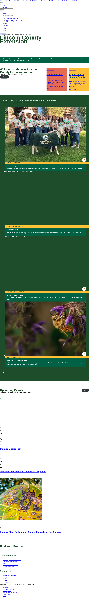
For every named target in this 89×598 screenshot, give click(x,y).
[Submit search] (13, 9)
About (4, 30)
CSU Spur (5, 563)
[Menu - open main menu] (0, 4)
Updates (5, 23)
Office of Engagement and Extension (12, 560)
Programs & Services (7, 15)
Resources (5, 27)
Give (5, 33)
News (7, 25)
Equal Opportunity (7, 591)
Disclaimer (5, 587)
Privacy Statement (7, 594)
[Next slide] (3, 372)
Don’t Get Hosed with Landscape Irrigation (23, 471)
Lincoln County (3, 5)
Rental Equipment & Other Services (14, 20)
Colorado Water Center (8, 566)
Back (2, 10)
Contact (2, 33)
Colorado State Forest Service (10, 565)
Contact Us (4, 76)
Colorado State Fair (10, 449)
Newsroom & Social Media (9, 575)
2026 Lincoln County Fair (12, 18)
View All (85, 390)
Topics (4, 13)
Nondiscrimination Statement (10, 592)
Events (4, 28)
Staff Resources (7, 582)
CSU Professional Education (10, 561)
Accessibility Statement (8, 589)
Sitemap (5, 596)
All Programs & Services (12, 22)
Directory (5, 578)
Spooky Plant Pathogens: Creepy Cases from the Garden (30, 532)
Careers (5, 580)
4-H (6, 17)
